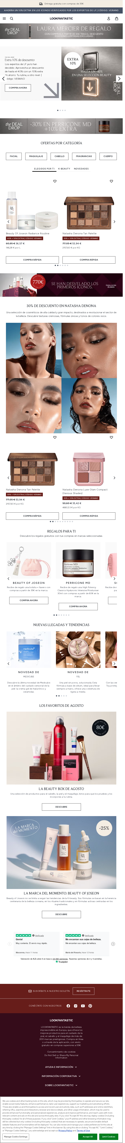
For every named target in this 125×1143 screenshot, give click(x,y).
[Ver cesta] (116, 18)
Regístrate (83, 991)
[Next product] (114, 477)
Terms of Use (83, 1130)
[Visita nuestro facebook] (68, 1006)
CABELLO (59, 156)
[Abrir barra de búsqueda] (11, 18)
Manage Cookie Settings (15, 1137)
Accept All (88, 1137)
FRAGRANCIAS (84, 156)
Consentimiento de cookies (61, 1052)
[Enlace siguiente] (114, 578)
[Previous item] (8, 221)
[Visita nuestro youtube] (83, 1006)
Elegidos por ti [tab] (44, 168)
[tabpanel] (61, 221)
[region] (61, 1120)
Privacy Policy (65, 1130)
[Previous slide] (3, 78)
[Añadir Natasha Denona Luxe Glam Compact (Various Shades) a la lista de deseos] (111, 437)
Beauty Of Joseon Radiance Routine (27, 233)
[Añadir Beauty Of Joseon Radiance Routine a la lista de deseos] (55, 181)
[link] (108, 18)
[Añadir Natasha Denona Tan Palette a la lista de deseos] (111, 181)
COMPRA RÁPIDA (32, 260)
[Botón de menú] (4, 18)
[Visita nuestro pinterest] (90, 1006)
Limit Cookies (108, 1137)
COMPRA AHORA (18, 88)
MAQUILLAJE (36, 156)
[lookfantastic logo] (61, 18)
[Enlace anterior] (8, 578)
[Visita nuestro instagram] (75, 1006)
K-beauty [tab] (64, 168)
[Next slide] (119, 78)
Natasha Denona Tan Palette (79, 233)
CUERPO (108, 156)
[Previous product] (8, 477)
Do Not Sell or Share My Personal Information (61, 1056)
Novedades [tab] (81, 168)
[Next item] (114, 221)
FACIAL (14, 156)
